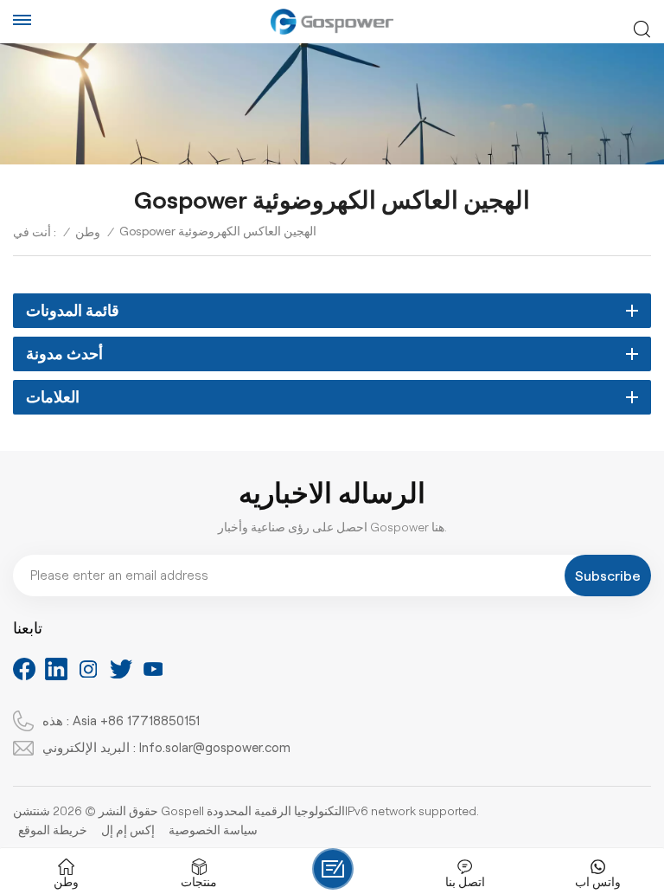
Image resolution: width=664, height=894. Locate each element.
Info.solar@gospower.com (214, 748)
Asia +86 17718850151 (136, 721)
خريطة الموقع (52, 830)
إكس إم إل (128, 830)
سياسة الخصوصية (213, 830)
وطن (87, 232)
